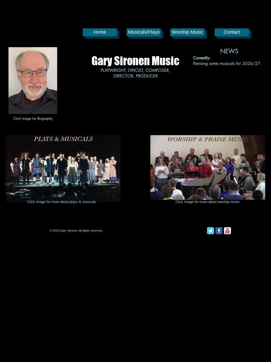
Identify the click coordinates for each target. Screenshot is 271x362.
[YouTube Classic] (227, 230)
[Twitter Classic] (210, 230)
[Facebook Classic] (219, 230)
